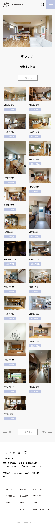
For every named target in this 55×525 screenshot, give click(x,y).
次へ (44, 432)
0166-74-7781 (14, 466)
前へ (11, 432)
